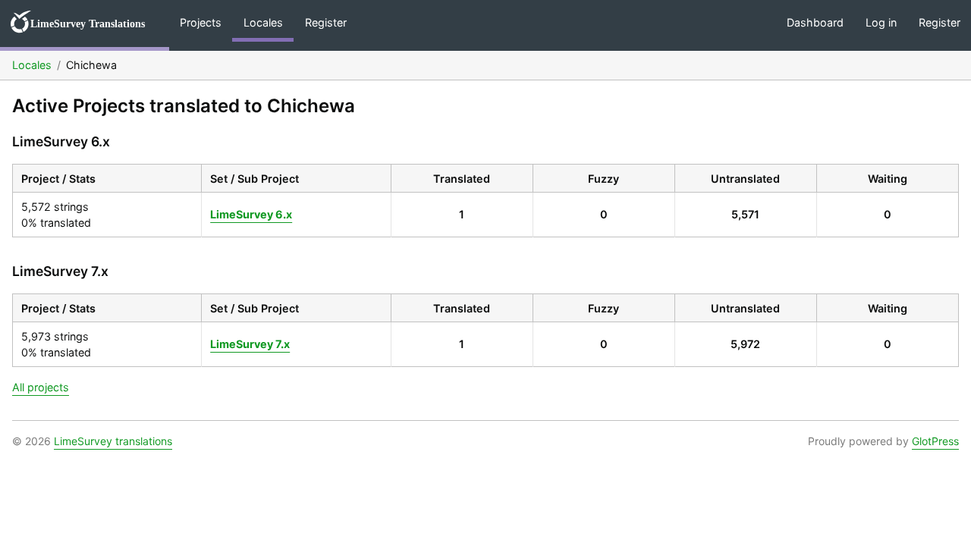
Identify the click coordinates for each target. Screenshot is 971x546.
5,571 (745, 214)
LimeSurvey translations (113, 441)
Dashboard (815, 22)
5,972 (745, 343)
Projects (201, 22)
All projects (40, 387)
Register (326, 22)
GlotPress (935, 441)
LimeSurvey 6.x (251, 214)
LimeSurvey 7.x (250, 343)
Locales (263, 22)
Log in (881, 22)
